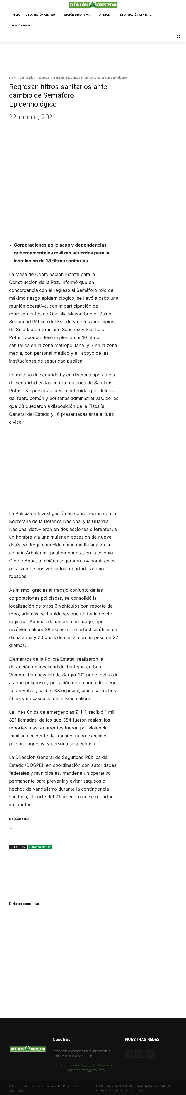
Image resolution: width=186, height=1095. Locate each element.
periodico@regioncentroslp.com (93, 1065)
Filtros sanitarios (39, 846)
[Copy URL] (70, 130)
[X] (29, 130)
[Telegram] (57, 130)
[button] (178, 36)
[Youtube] (150, 1054)
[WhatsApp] (43, 130)
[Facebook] (16, 130)
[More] (84, 130)
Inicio (12, 78)
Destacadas (27, 78)
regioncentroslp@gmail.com (86, 1070)
